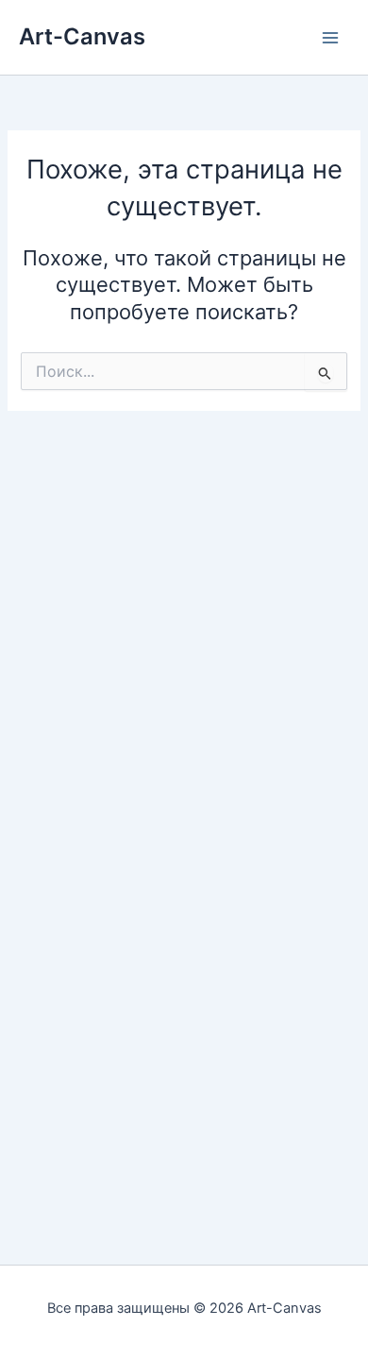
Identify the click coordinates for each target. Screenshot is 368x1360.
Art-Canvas (82, 36)
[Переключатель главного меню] (330, 37)
